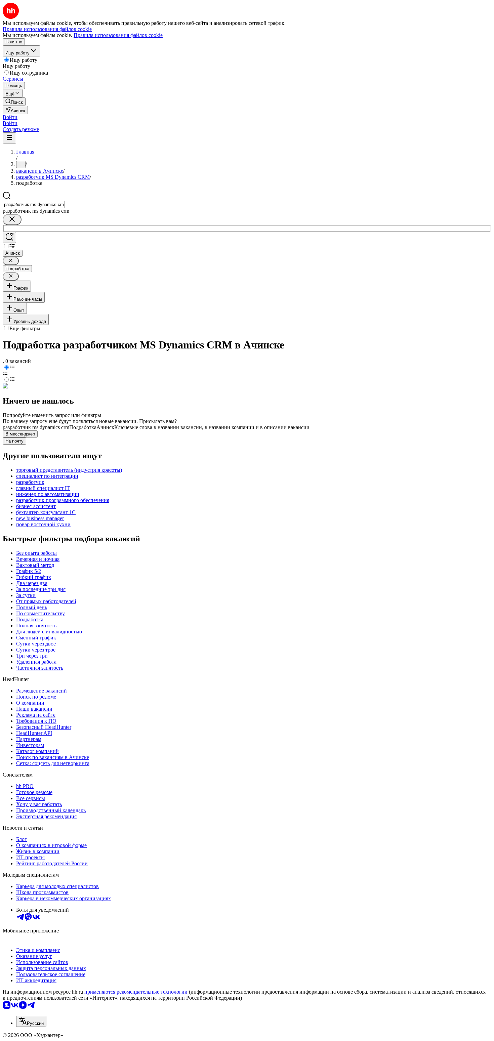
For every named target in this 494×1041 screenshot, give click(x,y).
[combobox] (34, 204)
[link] (14, 101)
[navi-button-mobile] (9, 137)
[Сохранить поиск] (9, 237)
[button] (10, 117)
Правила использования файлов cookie (118, 35)
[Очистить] (12, 219)
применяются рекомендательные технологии (136, 992)
